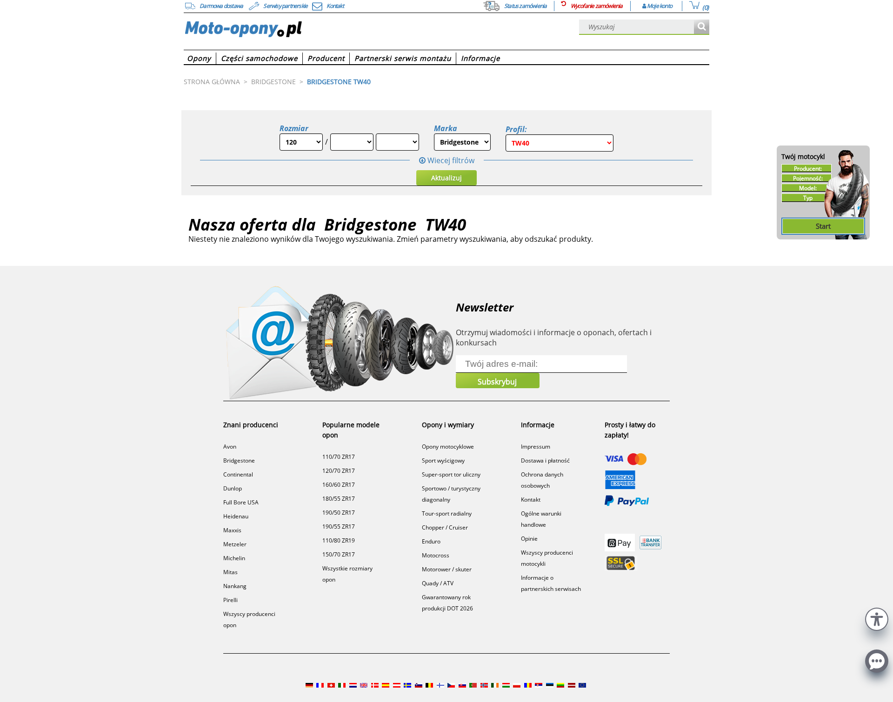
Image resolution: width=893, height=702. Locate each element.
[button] (876, 618)
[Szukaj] (701, 27)
